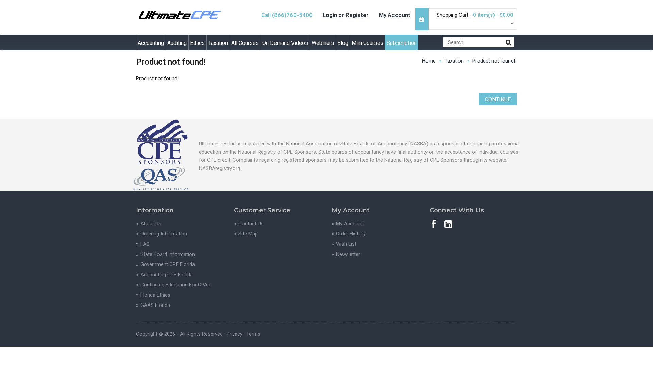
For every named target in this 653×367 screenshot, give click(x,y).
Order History (351, 234)
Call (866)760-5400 (287, 15)
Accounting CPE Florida (166, 275)
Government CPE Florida (167, 264)
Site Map (248, 234)
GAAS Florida (155, 305)
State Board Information (167, 254)
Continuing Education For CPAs (175, 285)
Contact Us (251, 224)
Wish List (346, 244)
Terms (253, 334)
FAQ (145, 244)
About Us (150, 224)
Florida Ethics (155, 295)
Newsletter (348, 254)
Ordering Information (163, 234)
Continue (498, 99)
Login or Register (346, 15)
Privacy (234, 334)
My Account (395, 15)
